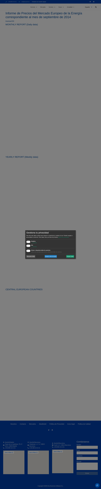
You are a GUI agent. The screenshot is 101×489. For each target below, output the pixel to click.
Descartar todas (31, 256)
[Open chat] (97, 485)
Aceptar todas (70, 256)
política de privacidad (63, 237)
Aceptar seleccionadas (50, 256)
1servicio (34, 242)
